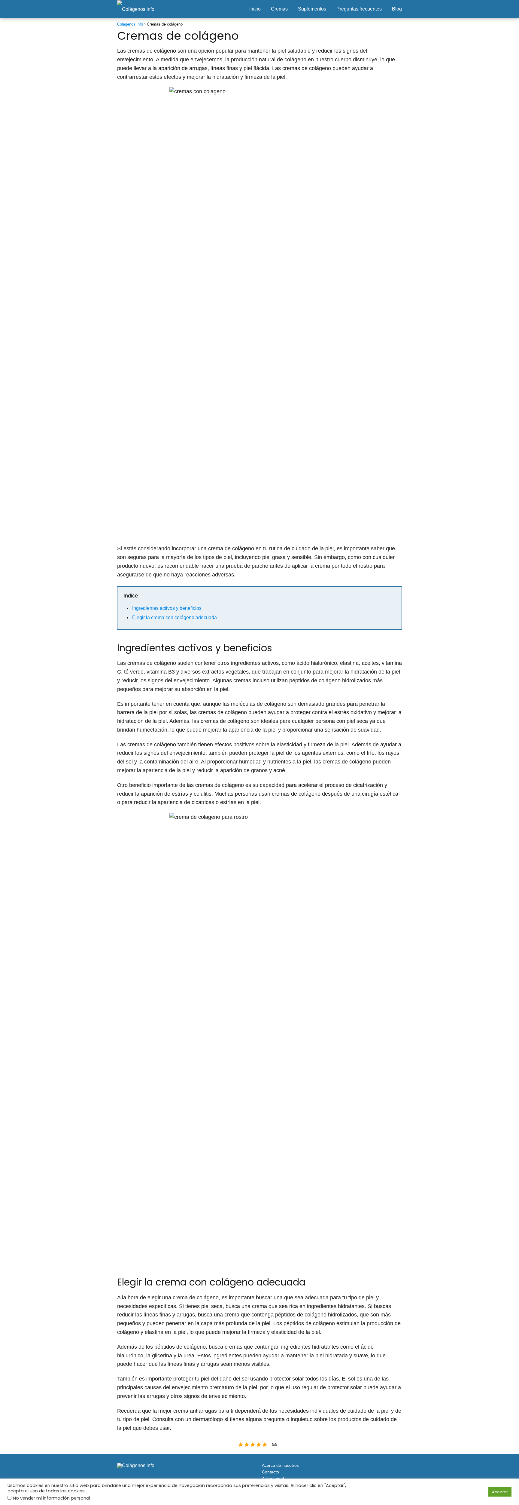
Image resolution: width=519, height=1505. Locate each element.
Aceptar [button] (500, 1492)
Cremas (279, 8)
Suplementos (312, 8)
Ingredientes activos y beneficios (167, 608)
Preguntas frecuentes (359, 8)
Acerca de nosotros (280, 1465)
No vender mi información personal (51, 1498)
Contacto (270, 1472)
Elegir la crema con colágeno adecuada (174, 617)
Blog (397, 8)
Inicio (255, 8)
